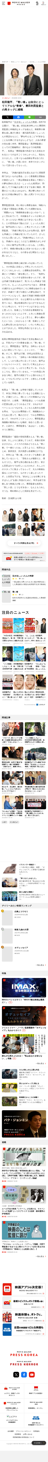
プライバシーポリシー (23, 1431)
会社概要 (11, 1431)
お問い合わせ (27, 1434)
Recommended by (30, 704)
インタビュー (14, 822)
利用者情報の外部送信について (23, 1437)
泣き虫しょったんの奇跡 (25, 122)
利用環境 (18, 1434)
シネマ (4, 822)
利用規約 (36, 1431)
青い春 (16, 126)
